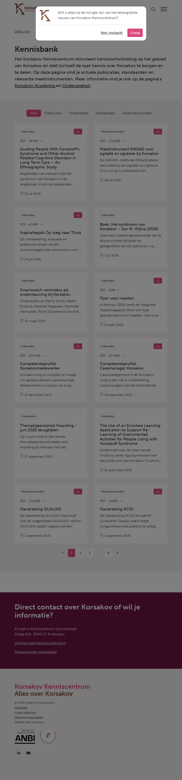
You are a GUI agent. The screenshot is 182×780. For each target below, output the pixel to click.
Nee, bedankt (112, 33)
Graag (135, 33)
